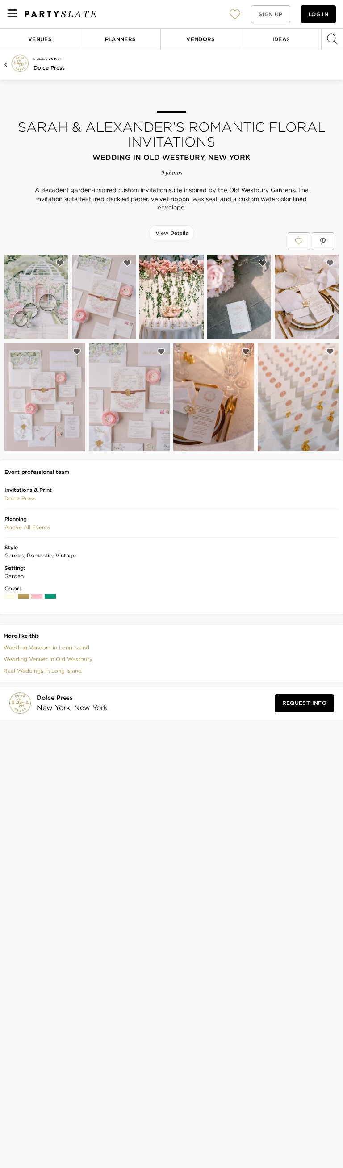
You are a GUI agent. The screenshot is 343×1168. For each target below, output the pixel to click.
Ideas (281, 39)
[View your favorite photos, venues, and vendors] (235, 14)
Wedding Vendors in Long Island (46, 647)
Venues (40, 39)
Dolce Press (49, 67)
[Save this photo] (60, 263)
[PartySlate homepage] (60, 14)
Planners (120, 39)
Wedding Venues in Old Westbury (48, 659)
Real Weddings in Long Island (43, 670)
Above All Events (27, 527)
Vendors (200, 39)
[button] (235, 14)
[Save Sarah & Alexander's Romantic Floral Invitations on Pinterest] (323, 241)
